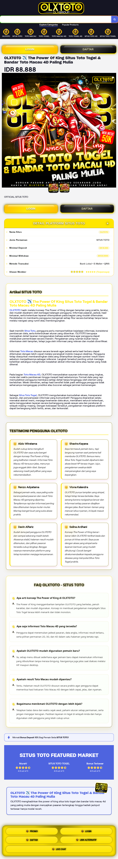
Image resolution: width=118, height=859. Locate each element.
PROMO (34, 830)
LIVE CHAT (61, 850)
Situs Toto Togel (28, 395)
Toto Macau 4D (32, 374)
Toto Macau (26, 351)
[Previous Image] (4, 130)
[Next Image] (113, 130)
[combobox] (55, 19)
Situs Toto (29, 330)
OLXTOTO (15, 310)
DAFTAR (88, 49)
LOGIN (29, 49)
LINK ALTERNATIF (88, 840)
